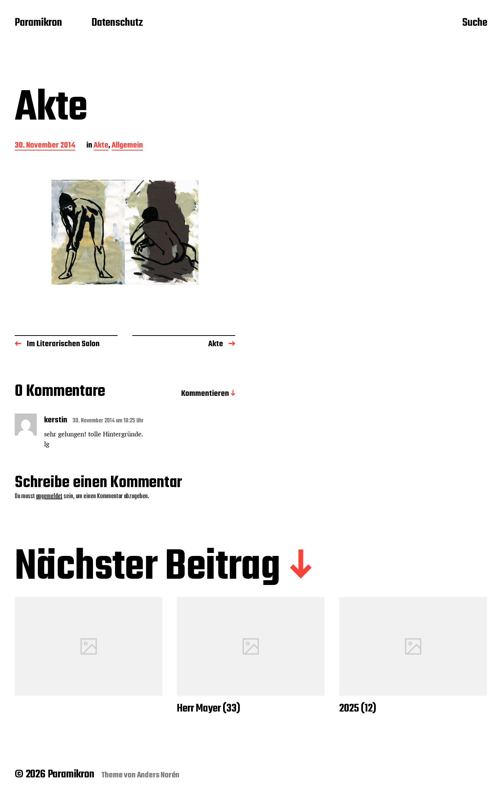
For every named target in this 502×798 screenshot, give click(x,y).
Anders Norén (158, 775)
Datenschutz (117, 23)
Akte (101, 145)
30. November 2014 (45, 145)
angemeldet (49, 496)
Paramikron (38, 23)
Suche (474, 23)
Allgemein (127, 145)
